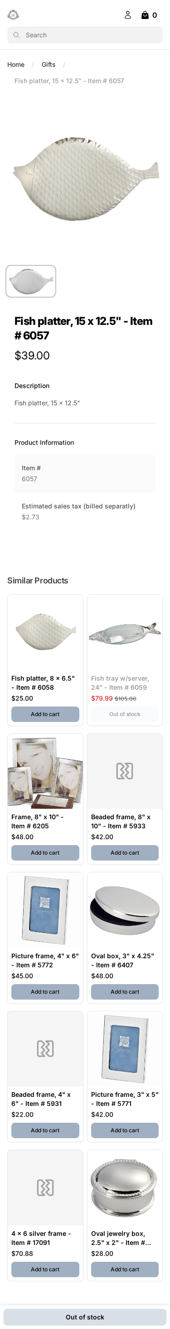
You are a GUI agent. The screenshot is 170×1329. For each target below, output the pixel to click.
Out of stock (134, 713)
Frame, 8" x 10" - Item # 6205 (37, 821)
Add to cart (55, 713)
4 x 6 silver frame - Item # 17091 (41, 1237)
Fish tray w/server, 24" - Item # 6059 (120, 682)
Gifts (49, 64)
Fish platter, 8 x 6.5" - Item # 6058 (43, 682)
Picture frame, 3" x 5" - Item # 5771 (125, 1098)
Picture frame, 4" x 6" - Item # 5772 (45, 960)
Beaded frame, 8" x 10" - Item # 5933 (121, 821)
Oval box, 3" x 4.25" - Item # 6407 (122, 960)
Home (15, 64)
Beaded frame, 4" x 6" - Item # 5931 (41, 1098)
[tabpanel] (85, 178)
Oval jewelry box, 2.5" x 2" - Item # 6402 (118, 1238)
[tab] (30, 281)
